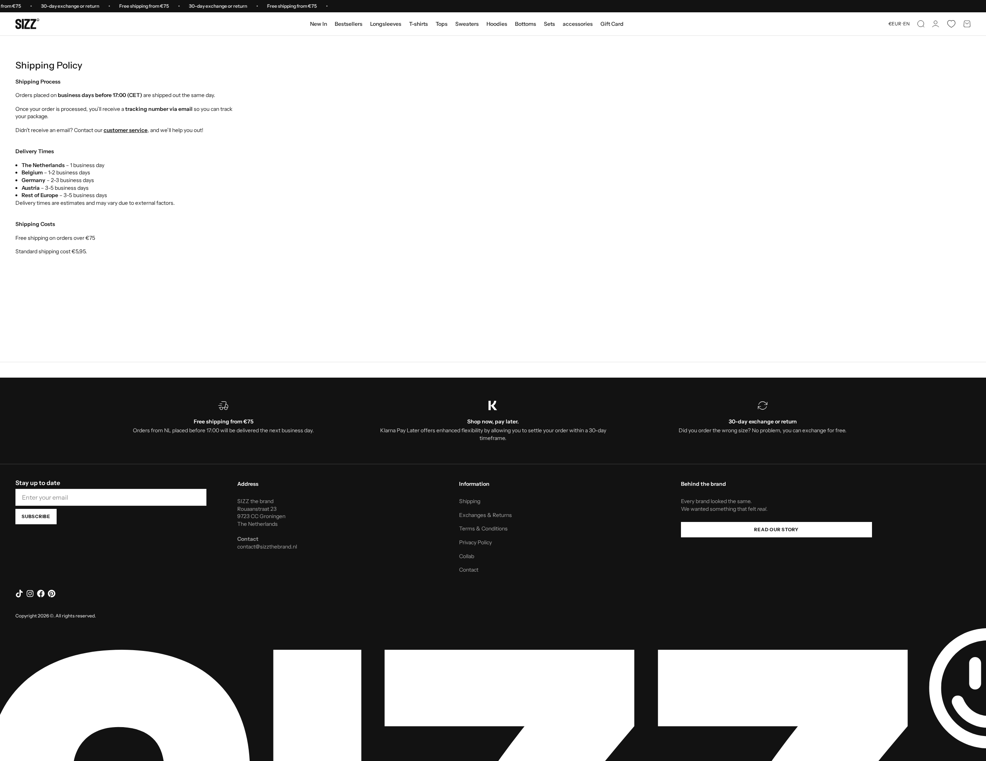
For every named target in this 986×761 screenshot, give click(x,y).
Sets (549, 23)
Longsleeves (385, 23)
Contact (468, 569)
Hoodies (496, 23)
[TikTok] (19, 593)
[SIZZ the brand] (27, 23)
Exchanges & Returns (485, 515)
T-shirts (418, 23)
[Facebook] (41, 593)
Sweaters (467, 23)
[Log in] (935, 23)
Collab (466, 556)
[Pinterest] (51, 593)
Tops (442, 23)
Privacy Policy (475, 542)
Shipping (469, 501)
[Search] (920, 23)
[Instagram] (30, 593)
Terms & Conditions (483, 528)
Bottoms (525, 23)
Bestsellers (348, 23)
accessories (578, 23)
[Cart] (967, 23)
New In (318, 23)
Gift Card (612, 23)
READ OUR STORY (776, 529)
